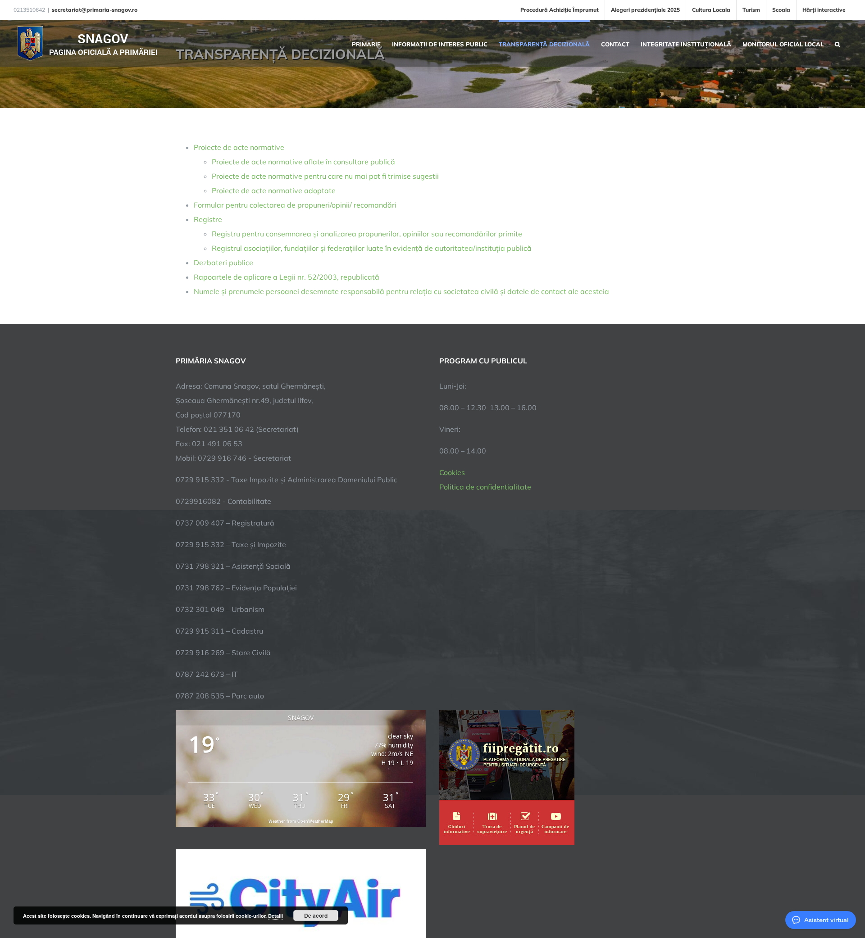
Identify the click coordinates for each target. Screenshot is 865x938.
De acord (316, 915)
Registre (208, 219)
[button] (837, 43)
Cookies (452, 472)
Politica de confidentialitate (485, 486)
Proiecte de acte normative (239, 147)
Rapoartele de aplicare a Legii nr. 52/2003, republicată (286, 276)
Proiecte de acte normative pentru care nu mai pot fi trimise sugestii (325, 176)
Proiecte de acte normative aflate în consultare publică (303, 161)
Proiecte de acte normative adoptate (274, 190)
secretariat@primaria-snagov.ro (94, 9)
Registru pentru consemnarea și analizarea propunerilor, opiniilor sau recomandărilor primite (367, 233)
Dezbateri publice (223, 262)
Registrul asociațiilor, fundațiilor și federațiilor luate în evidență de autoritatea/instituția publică (372, 248)
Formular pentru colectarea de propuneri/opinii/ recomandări (295, 204)
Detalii (275, 915)
